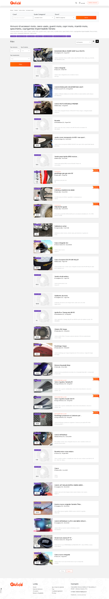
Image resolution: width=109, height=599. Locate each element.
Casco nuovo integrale (62, 555)
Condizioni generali (57, 591)
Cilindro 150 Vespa (60, 329)
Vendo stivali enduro (61, 276)
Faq (53, 589)
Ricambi (57, 121)
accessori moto (39, 36)
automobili (13, 36)
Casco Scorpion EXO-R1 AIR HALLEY (66, 260)
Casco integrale (59, 68)
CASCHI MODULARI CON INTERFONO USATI (68, 87)
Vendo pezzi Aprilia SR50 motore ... (66, 156)
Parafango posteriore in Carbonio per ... (68, 415)
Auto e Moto (38, 49)
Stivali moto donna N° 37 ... (63, 538)
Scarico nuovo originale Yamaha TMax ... (68, 504)
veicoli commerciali (48, 36)
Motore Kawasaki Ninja (62, 365)
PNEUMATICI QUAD (60, 207)
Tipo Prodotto (24, 47)
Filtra (20, 64)
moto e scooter (30, 36)
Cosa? (15, 14)
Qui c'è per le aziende (58, 587)
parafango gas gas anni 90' (63, 173)
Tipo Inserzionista (14, 55)
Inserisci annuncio (38, 589)
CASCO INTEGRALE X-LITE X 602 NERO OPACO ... (70, 521)
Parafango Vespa (60, 346)
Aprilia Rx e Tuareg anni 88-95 (64, 312)
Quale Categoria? (39, 14)
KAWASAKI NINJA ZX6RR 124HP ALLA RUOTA (69, 51)
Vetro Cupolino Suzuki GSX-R (64, 399)
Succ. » (69, 571)
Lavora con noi (81, 595)
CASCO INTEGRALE (60, 435)
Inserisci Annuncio (92, 2)
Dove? (57, 14)
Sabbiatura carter (60, 226)
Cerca (86, 17)
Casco (56, 468)
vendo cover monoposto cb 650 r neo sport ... (70, 137)
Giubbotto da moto (61, 296)
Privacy (54, 593)
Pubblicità (73, 595)
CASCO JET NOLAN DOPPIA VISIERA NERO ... (69, 485)
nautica (68, 36)
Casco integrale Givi (61, 243)
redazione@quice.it (81, 591)
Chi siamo (35, 591)
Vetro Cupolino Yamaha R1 (63, 382)
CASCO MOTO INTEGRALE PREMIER (66, 104)
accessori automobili (21, 36)
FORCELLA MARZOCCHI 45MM (64, 190)
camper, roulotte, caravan (60, 36)
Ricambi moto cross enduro (63, 451)
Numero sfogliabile (38, 593)
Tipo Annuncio (13, 47)
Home (34, 587)
